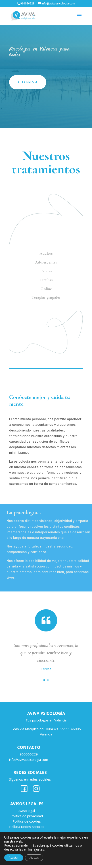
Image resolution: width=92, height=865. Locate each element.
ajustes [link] (38, 849)
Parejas (46, 270)
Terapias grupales (46, 297)
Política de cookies (27, 821)
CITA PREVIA (27, 82)
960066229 (29, 754)
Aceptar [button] (14, 857)
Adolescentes (46, 262)
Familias (46, 279)
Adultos (46, 253)
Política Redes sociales (26, 826)
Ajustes (34, 857)
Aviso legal (27, 810)
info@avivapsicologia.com (28, 759)
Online (46, 288)
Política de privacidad (26, 816)
